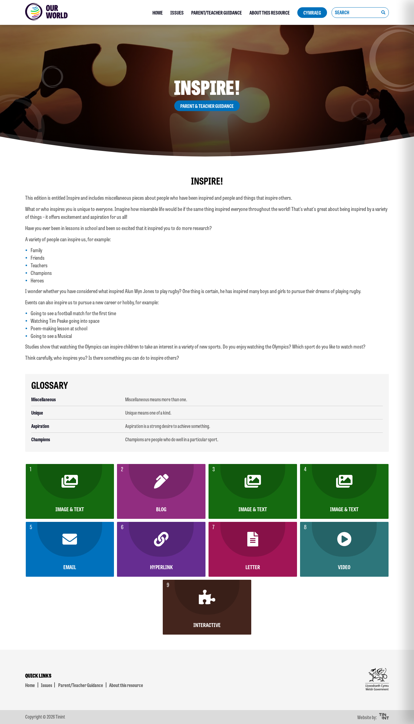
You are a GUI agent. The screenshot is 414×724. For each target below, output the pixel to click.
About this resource (269, 12)
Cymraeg (312, 12)
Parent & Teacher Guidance (207, 105)
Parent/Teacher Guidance (216, 12)
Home (157, 12)
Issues (177, 12)
